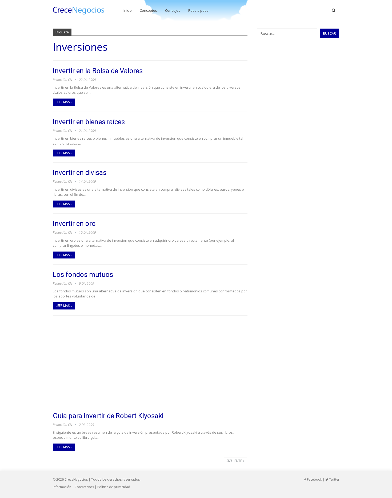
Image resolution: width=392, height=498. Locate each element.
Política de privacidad (113, 487)
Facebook (314, 479)
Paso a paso (198, 10)
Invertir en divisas (79, 172)
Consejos (172, 10)
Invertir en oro (74, 223)
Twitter (333, 479)
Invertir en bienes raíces (89, 122)
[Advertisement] (150, 363)
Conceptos (148, 10)
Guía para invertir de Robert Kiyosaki (108, 416)
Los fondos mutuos (83, 274)
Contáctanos (84, 487)
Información (62, 487)
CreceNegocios (76, 479)
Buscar (329, 33)
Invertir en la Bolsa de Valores (98, 71)
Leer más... (64, 102)
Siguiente (234, 460)
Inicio (127, 10)
